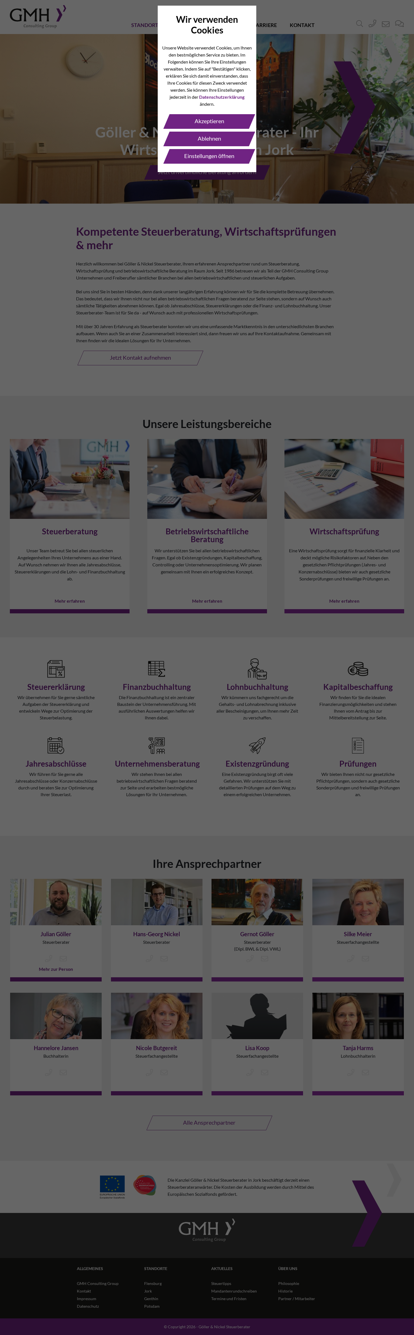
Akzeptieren (209, 121)
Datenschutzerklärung (221, 97)
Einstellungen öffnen (209, 155)
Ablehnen (209, 138)
